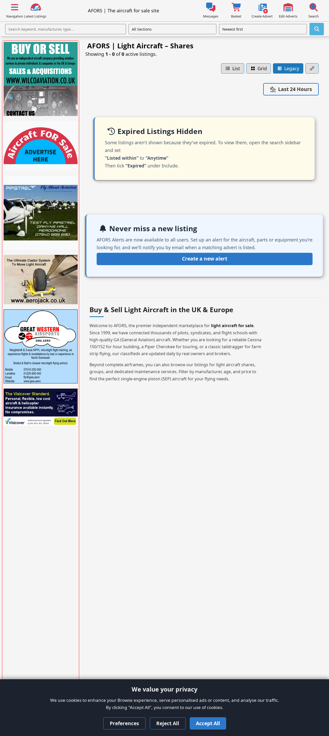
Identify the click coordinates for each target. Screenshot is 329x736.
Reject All (167, 723)
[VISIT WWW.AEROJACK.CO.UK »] (41, 279)
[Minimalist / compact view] (312, 68)
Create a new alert (204, 258)
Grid (262, 68)
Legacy (291, 68)
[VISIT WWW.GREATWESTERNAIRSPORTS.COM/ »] (41, 346)
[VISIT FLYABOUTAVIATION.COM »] (41, 213)
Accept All (208, 723)
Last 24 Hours (295, 89)
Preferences (124, 723)
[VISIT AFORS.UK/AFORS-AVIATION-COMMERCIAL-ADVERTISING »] (41, 145)
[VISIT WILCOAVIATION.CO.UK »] (41, 79)
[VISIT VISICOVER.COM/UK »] (41, 407)
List (236, 68)
